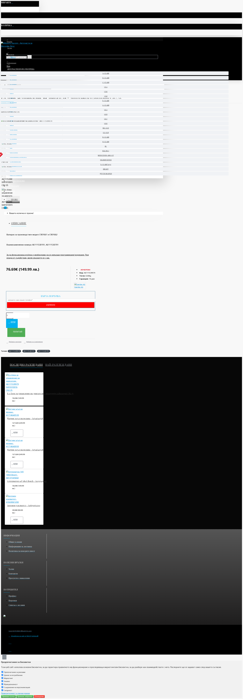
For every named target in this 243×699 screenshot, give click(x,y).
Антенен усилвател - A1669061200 (23, 505)
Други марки (106, 173)
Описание (18, 223)
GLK (105, 123)
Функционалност (11, 684)
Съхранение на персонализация (17, 687)
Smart (105, 169)
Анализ (7, 681)
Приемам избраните (24, 696)
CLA (105, 87)
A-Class (105, 73)
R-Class (105, 137)
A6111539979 (14, 351)
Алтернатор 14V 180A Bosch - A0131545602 (26, 481)
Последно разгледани (26, 364)
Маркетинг (8, 678)
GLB (105, 114)
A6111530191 (29, 351)
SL (106, 146)
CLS (105, 96)
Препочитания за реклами (14, 672)
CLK (105, 91)
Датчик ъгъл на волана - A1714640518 (25, 418)
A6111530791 (43, 351)
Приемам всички (8, 696)
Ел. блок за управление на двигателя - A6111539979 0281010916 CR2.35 (40, 393)
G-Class (105, 105)
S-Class (106, 142)
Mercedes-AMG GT (106, 155)
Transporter (106, 160)
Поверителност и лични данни (15, 693)
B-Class (105, 78)
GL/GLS (106, 132)
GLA (105, 110)
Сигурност (8, 690)
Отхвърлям (39, 696)
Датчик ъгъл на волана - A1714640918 (25, 450)
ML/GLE (106, 128)
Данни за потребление (13, 675)
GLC (105, 119)
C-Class (105, 82)
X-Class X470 (105, 164)
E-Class (105, 101)
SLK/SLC (105, 151)
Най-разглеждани (58, 364)
